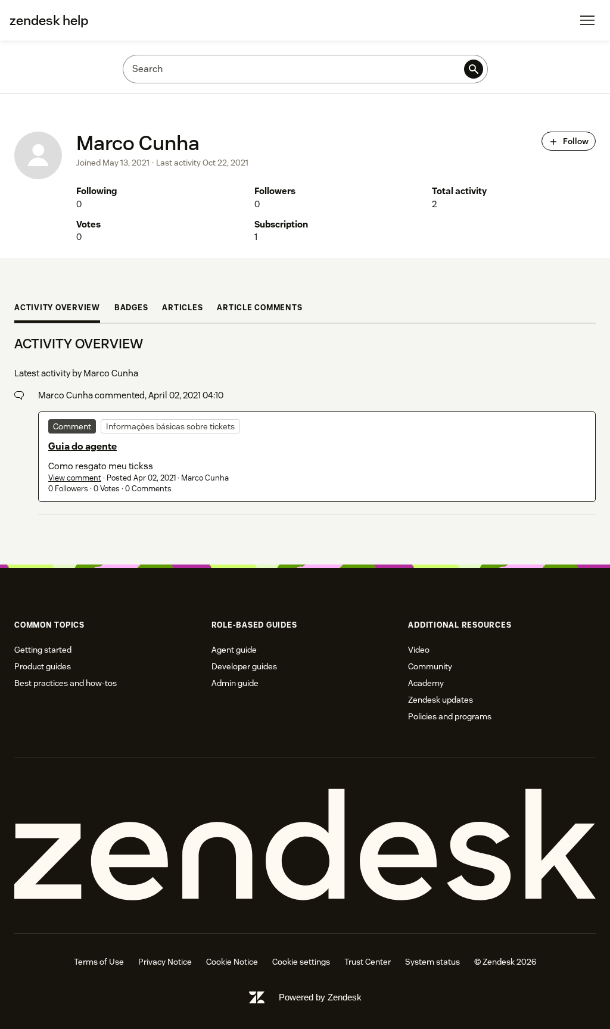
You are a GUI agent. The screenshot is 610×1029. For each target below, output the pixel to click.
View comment (74, 478)
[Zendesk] (305, 845)
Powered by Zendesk (320, 997)
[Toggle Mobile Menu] (587, 20)
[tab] (57, 309)
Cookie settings (301, 962)
